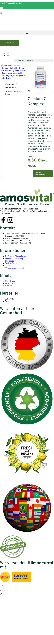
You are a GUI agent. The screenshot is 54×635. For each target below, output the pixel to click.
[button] (27, 32)
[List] (8, 55)
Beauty (8, 94)
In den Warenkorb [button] (40, 173)
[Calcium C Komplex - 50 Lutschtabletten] (29, 91)
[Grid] (8, 53)
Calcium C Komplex (11, 86)
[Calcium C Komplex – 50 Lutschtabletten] (13, 78)
